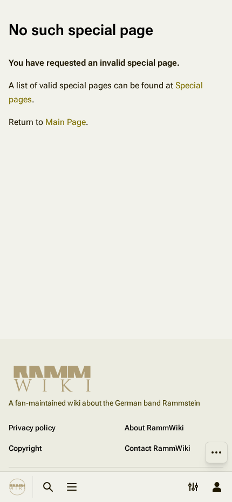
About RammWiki (154, 427)
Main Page (65, 122)
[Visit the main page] (17, 487)
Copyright (25, 448)
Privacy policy (32, 427)
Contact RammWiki (157, 448)
